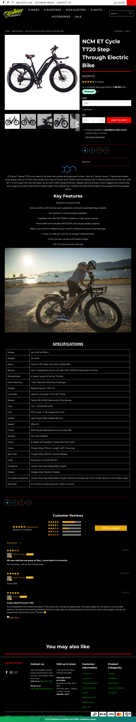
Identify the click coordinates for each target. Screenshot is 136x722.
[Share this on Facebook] (92, 150)
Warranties (87, 678)
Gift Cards (112, 693)
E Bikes (111, 674)
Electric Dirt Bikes (116, 688)
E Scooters (112, 678)
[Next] (77, 72)
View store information (95, 137)
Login (121, 2)
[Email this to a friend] (106, 150)
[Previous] (7, 72)
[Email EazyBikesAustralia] (12, 2)
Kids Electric (113, 683)
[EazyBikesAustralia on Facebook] (3, 2)
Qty (84, 115)
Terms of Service (89, 688)
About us (86, 707)
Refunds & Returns (90, 683)
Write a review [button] (111, 528)
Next (127, 31)
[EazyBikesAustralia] (13, 13)
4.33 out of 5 (32, 527)
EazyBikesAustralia (19, 716)
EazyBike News (44, 2)
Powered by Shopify (74, 716)
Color (84, 98)
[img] (13, 550)
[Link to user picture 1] (13, 622)
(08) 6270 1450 (24, 2)
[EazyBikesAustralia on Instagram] (8, 2)
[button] (35, 10)
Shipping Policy (89, 697)
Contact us (64, 2)
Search (85, 693)
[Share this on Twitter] (85, 150)
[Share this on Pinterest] (99, 150)
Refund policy (88, 702)
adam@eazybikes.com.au (42, 689)
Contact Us (87, 674)
